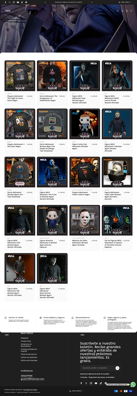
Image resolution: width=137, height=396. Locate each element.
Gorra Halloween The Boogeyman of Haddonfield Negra (48, 98)
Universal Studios (45, 238)
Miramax (9, 93)
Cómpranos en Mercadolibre (26, 345)
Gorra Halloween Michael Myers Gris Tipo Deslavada (15, 195)
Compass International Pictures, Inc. (82, 190)
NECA (73, 93)
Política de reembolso (29, 357)
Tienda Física (26, 341)
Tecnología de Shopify (30, 389)
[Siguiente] (92, 2)
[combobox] (125, 2)
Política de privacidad (22, 392)
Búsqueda (24, 338)
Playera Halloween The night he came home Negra (15, 98)
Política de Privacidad (29, 360)
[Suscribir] (117, 368)
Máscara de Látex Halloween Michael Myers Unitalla (80, 243)
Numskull (107, 190)
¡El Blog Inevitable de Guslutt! (29, 350)
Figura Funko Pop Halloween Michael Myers (80, 146)
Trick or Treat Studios (78, 238)
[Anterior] (45, 2)
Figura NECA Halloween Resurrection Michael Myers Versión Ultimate (47, 293)
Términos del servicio (29, 354)
